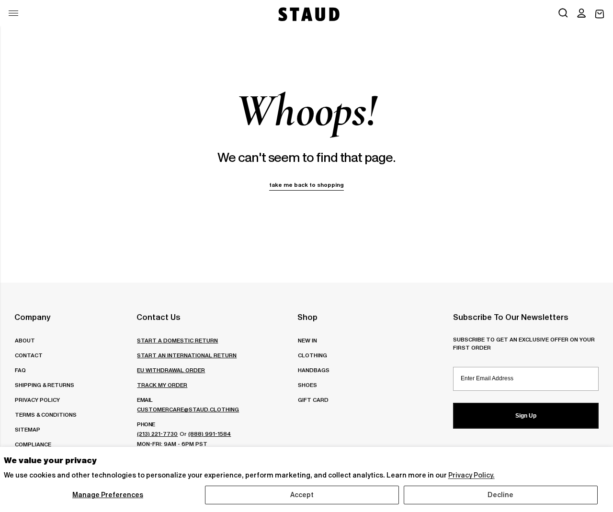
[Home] (308, 14)
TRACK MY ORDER (162, 385)
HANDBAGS (313, 370)
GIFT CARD (313, 400)
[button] (581, 14)
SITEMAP (27, 429)
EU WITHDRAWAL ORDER (171, 370)
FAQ (20, 370)
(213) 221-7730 (157, 434)
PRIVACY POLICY (37, 400)
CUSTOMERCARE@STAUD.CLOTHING (188, 409)
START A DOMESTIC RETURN (177, 340)
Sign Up (525, 415)
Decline (500, 495)
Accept (302, 495)
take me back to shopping (306, 185)
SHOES (307, 385)
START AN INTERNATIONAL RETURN (187, 355)
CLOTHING (312, 355)
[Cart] (599, 14)
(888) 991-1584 (209, 434)
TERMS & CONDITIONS (46, 414)
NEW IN (307, 340)
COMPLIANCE (33, 444)
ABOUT (25, 340)
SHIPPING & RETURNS (44, 385)
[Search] (563, 14)
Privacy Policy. (471, 475)
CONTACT (29, 355)
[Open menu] (13, 13)
